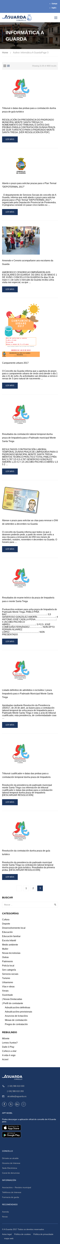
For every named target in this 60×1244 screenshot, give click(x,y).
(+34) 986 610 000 (16, 1086)
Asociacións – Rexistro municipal (16, 1187)
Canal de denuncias (11, 1173)
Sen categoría (9, 970)
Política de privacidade (43, 1234)
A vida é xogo (8, 1055)
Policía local (8, 965)
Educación (7, 932)
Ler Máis (11, 140)
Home (5, 52)
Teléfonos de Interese (11, 1192)
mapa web (8, 1238)
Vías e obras (8, 986)
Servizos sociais (10, 974)
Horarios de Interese (11, 1163)
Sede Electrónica (9, 1168)
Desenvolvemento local (13, 928)
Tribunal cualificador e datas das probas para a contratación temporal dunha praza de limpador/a (26, 775)
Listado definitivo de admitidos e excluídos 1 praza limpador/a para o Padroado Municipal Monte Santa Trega (27, 693)
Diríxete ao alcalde (10, 1158)
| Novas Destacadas (12, 999)
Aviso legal (7, 1234)
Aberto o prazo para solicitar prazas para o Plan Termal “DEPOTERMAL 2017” (29, 185)
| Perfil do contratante (12, 1003)
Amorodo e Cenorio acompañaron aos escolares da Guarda (27, 262)
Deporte (6, 924)
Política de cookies (22, 1234)
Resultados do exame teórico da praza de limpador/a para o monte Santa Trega (28, 599)
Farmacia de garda (10, 1197)
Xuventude (7, 995)
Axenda (5, 1212)
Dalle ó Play (8, 1047)
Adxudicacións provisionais (18, 1012)
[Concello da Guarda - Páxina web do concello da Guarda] (17, 17)
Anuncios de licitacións (16, 1016)
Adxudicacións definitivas (17, 1007)
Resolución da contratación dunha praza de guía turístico (26, 852)
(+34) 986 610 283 (15, 1091)
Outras (5, 957)
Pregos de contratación (16, 1024)
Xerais (5, 991)
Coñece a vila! (9, 1051)
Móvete (5, 1038)
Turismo (6, 978)
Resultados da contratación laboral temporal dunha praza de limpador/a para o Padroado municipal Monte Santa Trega (29, 437)
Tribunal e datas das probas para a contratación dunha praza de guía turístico (29, 110)
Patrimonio (7, 961)
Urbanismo (7, 982)
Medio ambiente (10, 944)
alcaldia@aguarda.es (17, 1096)
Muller (5, 949)
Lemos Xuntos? (10, 1043)
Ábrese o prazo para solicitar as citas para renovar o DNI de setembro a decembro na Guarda (30, 522)
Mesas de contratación (16, 1020)
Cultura (5, 919)
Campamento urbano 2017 (15, 363)
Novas (5, 1217)
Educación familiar (11, 936)
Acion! (5, 1059)
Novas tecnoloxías (11, 953)
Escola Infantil (9, 940)
